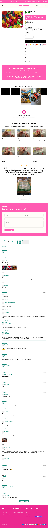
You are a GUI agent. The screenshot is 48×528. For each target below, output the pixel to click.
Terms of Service (29, 516)
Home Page (4, 510)
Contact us (15, 514)
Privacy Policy (28, 514)
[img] (9, 240)
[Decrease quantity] (26, 37)
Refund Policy (28, 512)
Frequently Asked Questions (18, 512)
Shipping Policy (28, 510)
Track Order (15, 510)
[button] (19, 240)
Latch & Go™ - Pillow (6, 514)
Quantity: (26, 35)
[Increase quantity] (32, 37)
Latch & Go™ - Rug (5, 512)
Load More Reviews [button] (24, 501)
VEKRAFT (6, 248)
